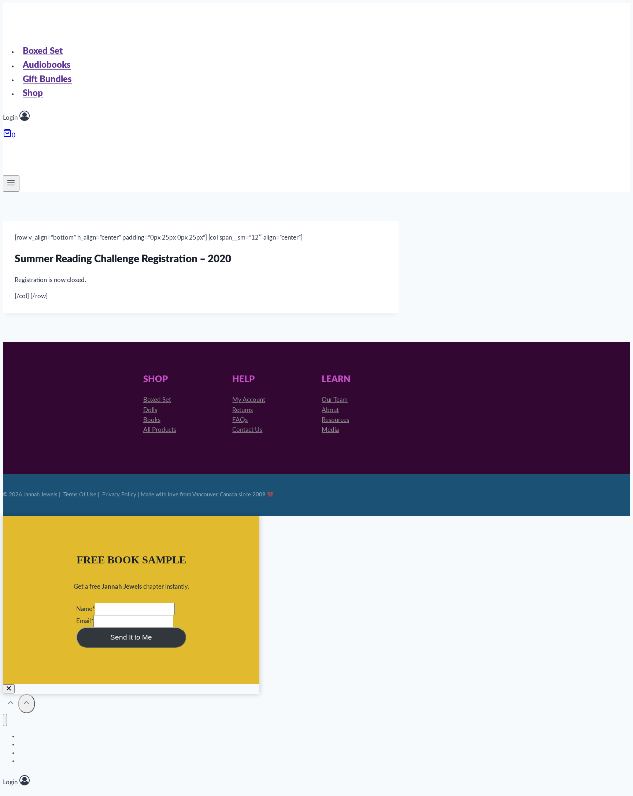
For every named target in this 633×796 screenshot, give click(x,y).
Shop (33, 93)
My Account (248, 400)
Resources (335, 420)
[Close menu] (5, 720)
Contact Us (247, 430)
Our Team (335, 400)
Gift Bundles (47, 79)
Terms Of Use (79, 494)
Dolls (150, 410)
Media (330, 430)
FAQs (240, 420)
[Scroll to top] (10, 704)
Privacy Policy (119, 494)
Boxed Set (43, 51)
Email (84, 621)
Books (151, 420)
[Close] (9, 688)
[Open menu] (11, 183)
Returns (242, 410)
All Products (159, 430)
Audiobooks (47, 65)
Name (85, 609)
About (330, 410)
